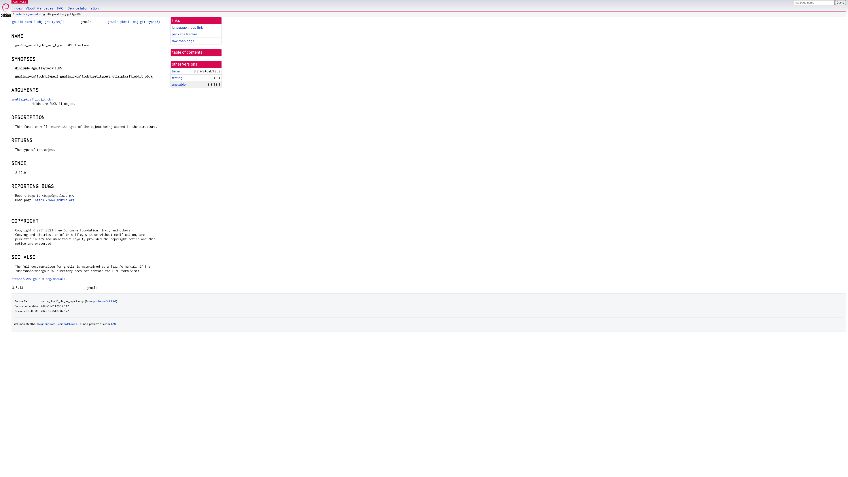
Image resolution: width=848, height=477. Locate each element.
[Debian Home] (5, 9)
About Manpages (39, 8)
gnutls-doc (34, 14)
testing (177, 78)
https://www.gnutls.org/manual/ (38, 279)
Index (17, 8)
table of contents (187, 52)
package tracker (184, 34)
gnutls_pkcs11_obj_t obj (32, 99)
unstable (20, 14)
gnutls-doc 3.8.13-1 (104, 301)
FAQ (60, 8)
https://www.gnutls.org (54, 200)
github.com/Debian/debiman (59, 324)
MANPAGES (20, 1)
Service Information (83, 8)
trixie (176, 71)
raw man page (183, 41)
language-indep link (187, 27)
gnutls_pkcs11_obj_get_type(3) (38, 22)
